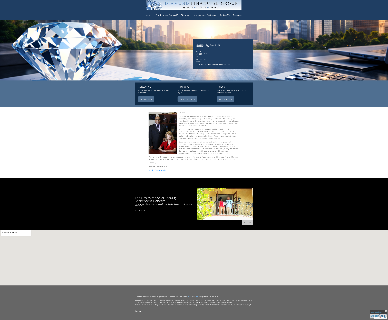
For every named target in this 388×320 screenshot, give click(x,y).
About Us (185, 15)
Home (147, 15)
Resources (237, 15)
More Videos (140, 210)
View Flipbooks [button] (186, 99)
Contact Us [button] (145, 99)
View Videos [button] (224, 99)
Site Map (138, 311)
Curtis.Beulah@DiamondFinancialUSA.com (213, 64)
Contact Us (225, 15)
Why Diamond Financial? (166, 15)
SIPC (196, 297)
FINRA (189, 297)
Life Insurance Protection (205, 15)
